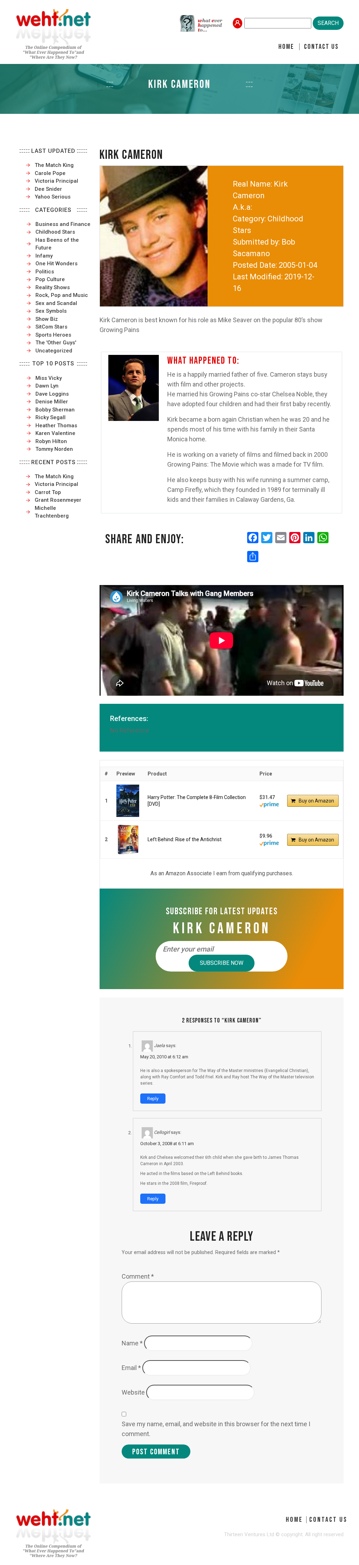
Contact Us (321, 47)
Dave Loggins (52, 394)
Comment (138, 1276)
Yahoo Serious (52, 197)
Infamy (44, 256)
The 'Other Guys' (55, 342)
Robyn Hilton (51, 441)
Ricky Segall (50, 417)
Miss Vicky (48, 378)
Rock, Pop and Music (61, 295)
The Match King (54, 165)
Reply (152, 1098)
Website (133, 1392)
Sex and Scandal (56, 303)
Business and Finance (62, 224)
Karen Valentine (55, 433)
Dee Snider (48, 189)
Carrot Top (48, 492)
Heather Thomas (56, 425)
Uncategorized (53, 351)
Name (132, 1343)
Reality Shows (52, 287)
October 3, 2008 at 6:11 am (167, 1143)
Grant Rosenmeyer (58, 500)
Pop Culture (50, 279)
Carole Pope (50, 173)
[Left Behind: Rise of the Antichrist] (127, 839)
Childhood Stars (55, 232)
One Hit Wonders (56, 263)
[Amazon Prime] (269, 804)
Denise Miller (51, 401)
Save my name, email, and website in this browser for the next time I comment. (216, 1428)
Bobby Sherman (55, 410)
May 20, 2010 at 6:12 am (164, 1056)
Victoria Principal (56, 181)
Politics (44, 271)
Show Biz (46, 319)
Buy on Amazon (316, 801)
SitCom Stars (51, 327)
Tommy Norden (54, 449)
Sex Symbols (51, 311)
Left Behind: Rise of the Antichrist (185, 839)
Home (286, 47)
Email (131, 1367)
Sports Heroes (53, 335)
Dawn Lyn (47, 386)
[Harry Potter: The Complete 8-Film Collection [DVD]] (127, 801)
